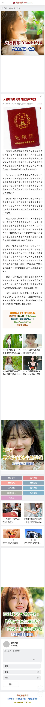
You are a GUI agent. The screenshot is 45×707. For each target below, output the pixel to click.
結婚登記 (33, 493)
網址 (6, 678)
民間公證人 (11, 493)
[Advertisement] (23, 74)
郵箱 (6, 672)
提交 (11, 684)
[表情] (38, 660)
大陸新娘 (33, 478)
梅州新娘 (33, 488)
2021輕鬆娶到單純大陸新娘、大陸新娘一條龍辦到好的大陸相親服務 (32, 374)
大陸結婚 (11, 8)
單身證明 (11, 478)
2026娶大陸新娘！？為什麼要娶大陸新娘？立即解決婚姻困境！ (12, 353)
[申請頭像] (39, 643)
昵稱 (6, 666)
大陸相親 (11, 483)
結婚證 (11, 498)
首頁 (5, 8)
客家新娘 (11, 488)
